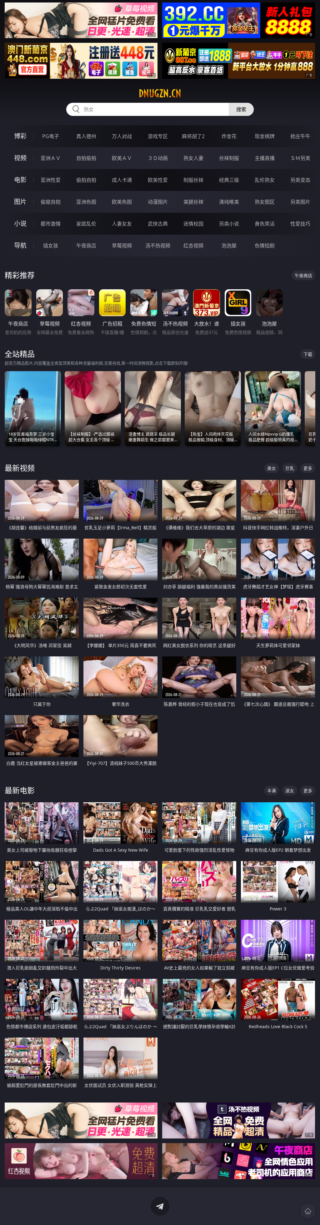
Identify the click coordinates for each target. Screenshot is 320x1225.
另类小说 (229, 223)
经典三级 (229, 180)
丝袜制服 (229, 158)
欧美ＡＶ (122, 158)
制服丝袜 (193, 180)
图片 (20, 201)
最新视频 (20, 468)
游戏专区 (158, 136)
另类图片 (300, 201)
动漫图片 (158, 201)
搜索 (241, 109)
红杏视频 (193, 245)
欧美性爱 (158, 180)
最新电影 (20, 790)
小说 (20, 223)
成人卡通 (122, 180)
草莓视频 (122, 245)
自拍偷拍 (86, 158)
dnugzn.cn (160, 93)
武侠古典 (158, 223)
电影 (20, 180)
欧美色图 (122, 201)
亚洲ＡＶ (51, 158)
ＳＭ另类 (300, 158)
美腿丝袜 (193, 201)
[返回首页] (307, 1211)
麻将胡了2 (193, 136)
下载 (307, 354)
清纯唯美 (229, 201)
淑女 (289, 791)
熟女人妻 (193, 158)
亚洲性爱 (51, 180)
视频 (20, 158)
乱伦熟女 (265, 180)
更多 (307, 468)
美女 (271, 468)
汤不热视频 (157, 245)
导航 (20, 245)
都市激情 (51, 223)
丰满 (271, 791)
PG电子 (50, 136)
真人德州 (86, 136)
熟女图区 (265, 201)
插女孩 (50, 245)
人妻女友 (122, 223)
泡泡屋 (229, 245)
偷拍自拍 (86, 180)
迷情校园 (193, 223)
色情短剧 (265, 245)
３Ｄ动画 (158, 158)
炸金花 (229, 136)
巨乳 (289, 468)
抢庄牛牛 (300, 136)
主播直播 (265, 158)
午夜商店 (86, 245)
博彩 (20, 136)
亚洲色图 (86, 201)
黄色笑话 (265, 223)
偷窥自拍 (51, 201)
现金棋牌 (265, 136)
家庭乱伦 (86, 223)
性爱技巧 (300, 223)
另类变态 (300, 180)
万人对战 (122, 136)
